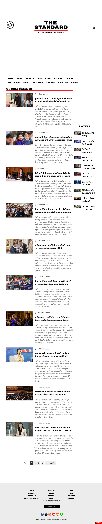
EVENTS (50, 82)
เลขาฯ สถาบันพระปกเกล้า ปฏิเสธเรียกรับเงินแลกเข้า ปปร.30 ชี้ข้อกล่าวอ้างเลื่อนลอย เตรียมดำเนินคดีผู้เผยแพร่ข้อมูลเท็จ (89, 142)
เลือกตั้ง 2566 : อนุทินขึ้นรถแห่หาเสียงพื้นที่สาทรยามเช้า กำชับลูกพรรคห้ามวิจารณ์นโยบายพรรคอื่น (53, 282)
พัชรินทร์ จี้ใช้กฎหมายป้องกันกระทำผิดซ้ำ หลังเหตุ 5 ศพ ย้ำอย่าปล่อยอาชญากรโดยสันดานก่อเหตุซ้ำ (52, 174)
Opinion (32, 496)
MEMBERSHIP (52, 506)
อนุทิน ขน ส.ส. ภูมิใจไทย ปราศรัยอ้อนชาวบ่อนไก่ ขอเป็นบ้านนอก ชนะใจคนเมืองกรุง (52, 318)
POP (40, 78)
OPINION (38, 82)
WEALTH (30, 78)
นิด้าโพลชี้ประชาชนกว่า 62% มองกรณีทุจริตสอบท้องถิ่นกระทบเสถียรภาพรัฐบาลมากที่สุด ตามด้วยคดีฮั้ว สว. (88, 150)
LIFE (48, 78)
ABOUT (74, 82)
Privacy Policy (32, 498)
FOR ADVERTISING (51, 501)
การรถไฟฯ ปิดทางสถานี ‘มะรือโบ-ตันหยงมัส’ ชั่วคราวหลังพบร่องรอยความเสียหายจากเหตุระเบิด (89, 167)
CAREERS (63, 82)
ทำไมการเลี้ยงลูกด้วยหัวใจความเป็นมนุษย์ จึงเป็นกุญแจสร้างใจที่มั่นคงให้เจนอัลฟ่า (88, 199)
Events (71, 496)
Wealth (51, 491)
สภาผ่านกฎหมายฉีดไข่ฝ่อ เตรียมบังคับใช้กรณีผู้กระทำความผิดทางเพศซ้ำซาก (52, 393)
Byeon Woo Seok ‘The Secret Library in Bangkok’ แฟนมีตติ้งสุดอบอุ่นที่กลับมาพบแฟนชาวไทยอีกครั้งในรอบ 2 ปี (89, 183)
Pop (71, 491)
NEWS (19, 78)
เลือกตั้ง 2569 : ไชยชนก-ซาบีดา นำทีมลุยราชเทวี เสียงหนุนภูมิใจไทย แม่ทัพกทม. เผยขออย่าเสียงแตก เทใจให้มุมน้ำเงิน (53, 210)
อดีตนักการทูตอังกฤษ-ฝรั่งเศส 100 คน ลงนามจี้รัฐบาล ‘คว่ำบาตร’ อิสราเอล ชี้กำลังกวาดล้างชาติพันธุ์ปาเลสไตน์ (88, 134)
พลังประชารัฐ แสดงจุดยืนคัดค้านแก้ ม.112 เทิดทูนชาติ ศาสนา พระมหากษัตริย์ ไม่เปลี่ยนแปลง (53, 354)
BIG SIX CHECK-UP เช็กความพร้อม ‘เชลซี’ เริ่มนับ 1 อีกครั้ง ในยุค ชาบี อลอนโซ (88, 159)
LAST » (52, 463)
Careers (52, 496)
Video (51, 493)
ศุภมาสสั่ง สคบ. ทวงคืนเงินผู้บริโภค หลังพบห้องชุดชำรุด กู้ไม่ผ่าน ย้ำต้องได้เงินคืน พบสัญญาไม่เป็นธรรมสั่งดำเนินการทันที (53, 100)
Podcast (32, 493)
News (32, 491)
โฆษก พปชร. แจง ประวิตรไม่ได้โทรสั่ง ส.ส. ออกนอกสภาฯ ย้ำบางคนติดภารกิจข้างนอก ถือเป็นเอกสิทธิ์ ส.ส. (53, 429)
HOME (10, 78)
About (51, 498)
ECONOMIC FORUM (63, 78)
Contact (72, 498)
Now (71, 493)
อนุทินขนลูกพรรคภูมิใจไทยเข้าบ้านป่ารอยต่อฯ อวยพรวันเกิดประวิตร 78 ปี (52, 246)
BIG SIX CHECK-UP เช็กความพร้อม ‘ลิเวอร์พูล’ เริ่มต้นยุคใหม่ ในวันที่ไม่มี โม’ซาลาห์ (88, 175)
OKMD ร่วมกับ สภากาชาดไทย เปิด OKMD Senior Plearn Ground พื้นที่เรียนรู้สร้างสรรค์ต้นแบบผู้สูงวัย (88, 191)
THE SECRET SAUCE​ (19, 82)
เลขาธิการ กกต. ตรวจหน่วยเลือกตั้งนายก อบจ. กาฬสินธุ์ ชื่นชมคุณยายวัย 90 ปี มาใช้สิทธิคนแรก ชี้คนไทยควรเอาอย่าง (88, 208)
